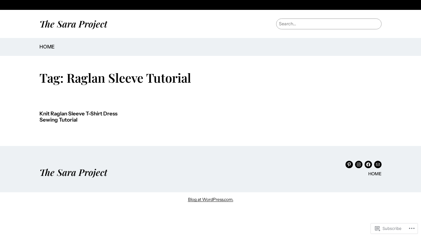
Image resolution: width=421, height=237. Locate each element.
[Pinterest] (349, 164)
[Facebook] (368, 164)
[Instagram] (358, 164)
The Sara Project (73, 24)
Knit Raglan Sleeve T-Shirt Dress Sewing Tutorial (78, 117)
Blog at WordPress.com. (210, 199)
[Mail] (378, 164)
